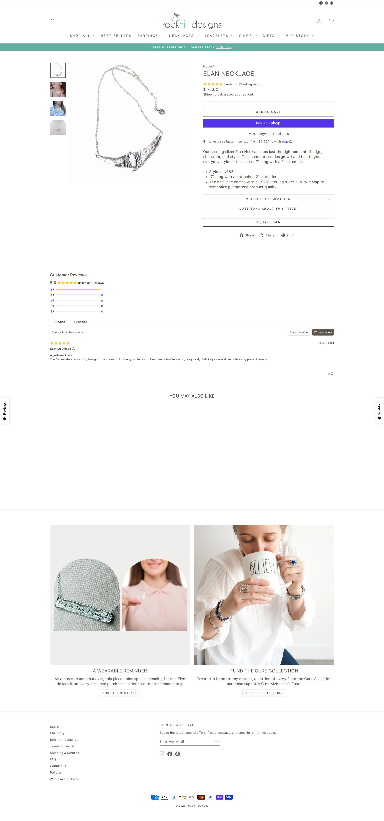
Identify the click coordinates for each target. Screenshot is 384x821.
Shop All (81, 36)
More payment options (268, 134)
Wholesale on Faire (64, 779)
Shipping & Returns (64, 753)
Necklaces (182, 36)
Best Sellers (116, 36)
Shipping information (268, 199)
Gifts (269, 36)
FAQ (53, 759)
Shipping (210, 94)
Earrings (148, 36)
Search (55, 727)
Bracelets (217, 36)
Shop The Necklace (120, 692)
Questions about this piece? (268, 208)
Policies (56, 772)
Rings (246, 36)
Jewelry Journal (62, 746)
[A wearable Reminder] (120, 595)
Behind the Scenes (64, 740)
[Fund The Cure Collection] (264, 595)
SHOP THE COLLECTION (264, 692)
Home (207, 66)
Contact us (58, 766)
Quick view (84, 472)
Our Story (298, 36)
